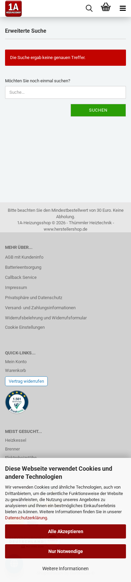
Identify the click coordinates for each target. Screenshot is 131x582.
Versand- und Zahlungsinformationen (40, 307)
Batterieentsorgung (23, 267)
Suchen (98, 110)
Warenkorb (15, 370)
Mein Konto (16, 361)
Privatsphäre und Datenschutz (33, 297)
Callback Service (21, 277)
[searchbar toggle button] (89, 8)
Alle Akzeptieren (65, 531)
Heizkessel (15, 440)
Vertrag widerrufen (26, 381)
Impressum (16, 287)
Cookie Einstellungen (25, 327)
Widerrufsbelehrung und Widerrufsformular (46, 317)
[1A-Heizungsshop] (11, 8)
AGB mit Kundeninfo (24, 257)
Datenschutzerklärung (26, 517)
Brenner (12, 449)
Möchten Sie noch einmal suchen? (37, 80)
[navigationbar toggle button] (122, 8)
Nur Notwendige (65, 551)
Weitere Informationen (65, 568)
